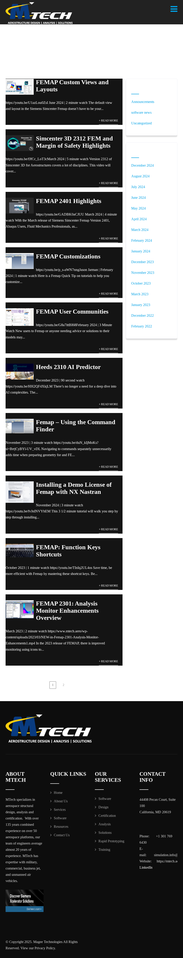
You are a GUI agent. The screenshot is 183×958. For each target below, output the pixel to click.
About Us (61, 801)
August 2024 (140, 176)
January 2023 (140, 305)
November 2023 (142, 273)
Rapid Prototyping (111, 841)
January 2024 (140, 251)
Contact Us (62, 835)
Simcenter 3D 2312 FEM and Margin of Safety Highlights (74, 142)
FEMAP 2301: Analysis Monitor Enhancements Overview (67, 610)
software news (141, 112)
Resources (61, 826)
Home (58, 792)
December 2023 (142, 262)
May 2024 (138, 208)
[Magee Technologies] (39, 13)
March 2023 (139, 294)
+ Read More (108, 120)
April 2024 (139, 219)
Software (60, 818)
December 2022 (142, 315)
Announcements (142, 102)
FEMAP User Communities (72, 311)
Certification (107, 816)
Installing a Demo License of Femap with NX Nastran (74, 488)
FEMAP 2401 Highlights (68, 200)
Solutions (105, 832)
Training (104, 849)
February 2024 (141, 240)
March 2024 (139, 230)
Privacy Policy (45, 948)
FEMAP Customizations (68, 256)
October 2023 (141, 283)
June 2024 (138, 197)
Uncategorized (141, 123)
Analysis (104, 824)
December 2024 (142, 165)
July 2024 (138, 187)
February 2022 (141, 326)
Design (103, 807)
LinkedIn (145, 867)
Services (60, 809)
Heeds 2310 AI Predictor (68, 366)
